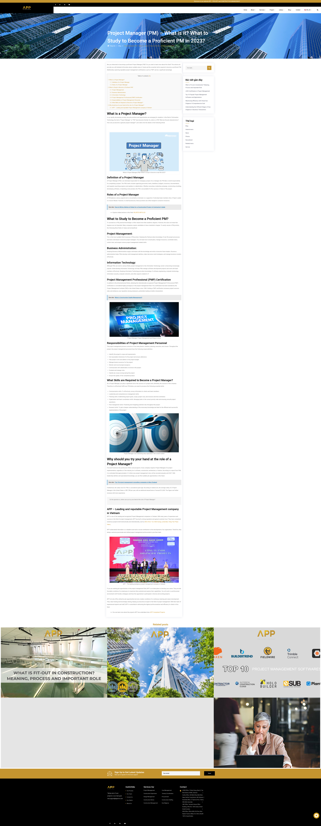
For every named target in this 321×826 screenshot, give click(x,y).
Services (262, 10)
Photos (187, 136)
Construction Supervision (150, 793)
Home (245, 10)
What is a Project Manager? (116, 80)
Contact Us (130, 797)
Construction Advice (149, 800)
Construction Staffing (167, 800)
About (252, 10)
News (187, 133)
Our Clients (130, 800)
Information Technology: (118, 95)
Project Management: (117, 90)
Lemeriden (165, 522)
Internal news (189, 129)
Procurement (165, 796)
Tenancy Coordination (167, 793)
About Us (129, 803)
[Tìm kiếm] (209, 68)
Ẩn (149, 76)
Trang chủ (112, 46)
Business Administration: (118, 92)
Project (272, 10)
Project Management (149, 790)
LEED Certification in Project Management (197, 91)
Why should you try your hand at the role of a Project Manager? (126, 105)
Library (281, 10)
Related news (189, 143)
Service (187, 147)
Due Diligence (165, 803)
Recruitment (189, 140)
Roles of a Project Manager (118, 85)
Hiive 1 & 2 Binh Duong (154, 522)
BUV (146, 522)
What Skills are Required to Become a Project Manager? (126, 102)
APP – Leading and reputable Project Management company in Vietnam (131, 107)
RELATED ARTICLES (139, 212)
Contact (298, 10)
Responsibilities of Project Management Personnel (125, 100)
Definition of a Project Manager (119, 82)
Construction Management (151, 803)
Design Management (149, 796)
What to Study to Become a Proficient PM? (120, 87)
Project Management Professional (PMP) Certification (126, 97)
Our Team (129, 794)
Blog (289, 10)
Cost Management (167, 790)
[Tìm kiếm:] (198, 68)
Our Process (130, 790)
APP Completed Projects (157, 612)
